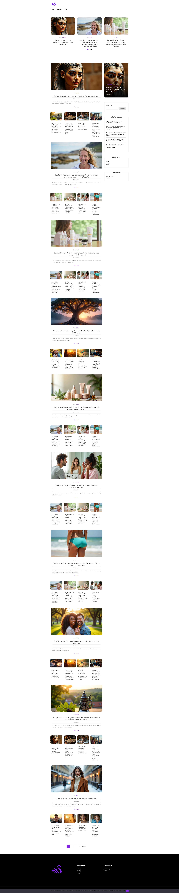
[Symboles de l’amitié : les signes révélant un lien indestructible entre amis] (56, 353)
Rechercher (109, 105)
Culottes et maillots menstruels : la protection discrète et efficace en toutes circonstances (96, 209)
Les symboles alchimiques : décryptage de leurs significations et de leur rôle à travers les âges (69, 128)
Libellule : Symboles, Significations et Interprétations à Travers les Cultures (82, 364)
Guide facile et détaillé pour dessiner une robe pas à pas (82, 828)
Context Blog (108, 888)
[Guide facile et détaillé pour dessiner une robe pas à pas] (83, 818)
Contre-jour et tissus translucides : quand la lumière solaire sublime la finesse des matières (69, 831)
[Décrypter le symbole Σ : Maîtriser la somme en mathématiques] (83, 116)
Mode (65, 9)
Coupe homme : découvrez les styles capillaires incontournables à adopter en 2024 (56, 830)
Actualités (64, 37)
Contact (108, 178)
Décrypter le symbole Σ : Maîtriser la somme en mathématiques (82, 126)
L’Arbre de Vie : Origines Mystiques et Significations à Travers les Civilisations (76, 332)
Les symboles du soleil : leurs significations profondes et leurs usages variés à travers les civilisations (69, 364)
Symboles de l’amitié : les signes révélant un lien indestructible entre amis (56, 363)
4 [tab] (91, 49)
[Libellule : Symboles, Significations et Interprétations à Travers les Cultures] (83, 353)
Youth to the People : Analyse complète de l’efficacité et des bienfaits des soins (82, 209)
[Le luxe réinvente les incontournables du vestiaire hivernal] (76, 779)
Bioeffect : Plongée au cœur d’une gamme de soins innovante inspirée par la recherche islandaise (89, 43)
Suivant (83, 846)
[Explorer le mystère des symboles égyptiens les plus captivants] (63, 26)
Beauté (52, 9)
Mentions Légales (110, 176)
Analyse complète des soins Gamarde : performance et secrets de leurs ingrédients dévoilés (69, 209)
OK (127, 890)
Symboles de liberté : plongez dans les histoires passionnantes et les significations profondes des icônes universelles (96, 130)
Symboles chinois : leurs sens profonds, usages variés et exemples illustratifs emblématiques (96, 364)
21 (79, 846)
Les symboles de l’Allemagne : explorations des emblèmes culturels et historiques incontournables (56, 128)
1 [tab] (87, 49)
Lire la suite (76, 106)
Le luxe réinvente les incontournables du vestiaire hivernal (76, 798)
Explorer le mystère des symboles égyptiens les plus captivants (63, 42)
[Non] (177, 891)
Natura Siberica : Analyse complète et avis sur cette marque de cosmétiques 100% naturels (116, 43)
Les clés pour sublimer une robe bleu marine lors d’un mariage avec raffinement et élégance (96, 831)
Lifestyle (59, 9)
